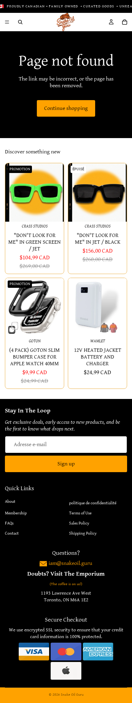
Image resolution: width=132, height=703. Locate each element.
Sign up (66, 464)
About (10, 501)
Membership (16, 513)
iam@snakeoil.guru (70, 563)
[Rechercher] (20, 22)
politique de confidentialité (92, 503)
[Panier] (124, 22)
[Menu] (7, 22)
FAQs (9, 523)
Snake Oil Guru (72, 695)
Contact (12, 533)
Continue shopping (66, 108)
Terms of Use (80, 513)
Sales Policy (79, 523)
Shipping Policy (83, 533)
